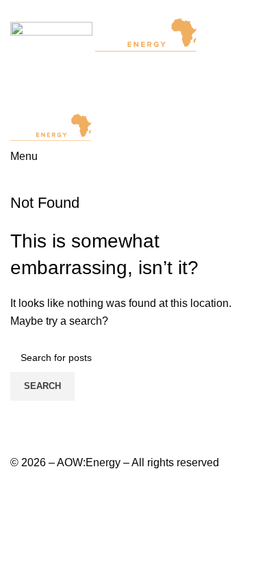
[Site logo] (52, 38)
